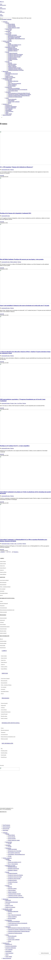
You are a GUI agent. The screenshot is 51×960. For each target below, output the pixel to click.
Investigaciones (8, 910)
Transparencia (2, 605)
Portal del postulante (3, 641)
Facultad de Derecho (12, 880)
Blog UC (2, 1)
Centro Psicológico (9, 953)
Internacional (5, 899)
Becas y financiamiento (13, 863)
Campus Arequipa (3, 561)
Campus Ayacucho (3, 563)
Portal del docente (3, 647)
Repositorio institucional (13, 911)
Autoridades (7, 845)
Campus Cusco (2, 565)
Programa (7, 885)
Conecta (1, 601)
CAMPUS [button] (4, 650)
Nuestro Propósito (12, 838)
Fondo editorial (11, 937)
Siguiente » (16, 551)
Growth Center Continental (4, 580)
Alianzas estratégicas (12, 916)
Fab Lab (1, 595)
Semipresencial (2, 620)
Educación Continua (12, 888)
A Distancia (2, 622)
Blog (1, 748)
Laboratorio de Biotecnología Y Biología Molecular (19, 931)
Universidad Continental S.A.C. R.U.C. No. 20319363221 (6, 809)
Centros (7, 934)
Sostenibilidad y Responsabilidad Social (16, 854)
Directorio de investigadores (14, 921)
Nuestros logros (8, 842)
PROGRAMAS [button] (5, 698)
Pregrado (7, 872)
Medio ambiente (13, 262)
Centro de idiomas (3, 624)
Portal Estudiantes (6, 826)
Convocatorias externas (13, 924)
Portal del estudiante (3, 643)
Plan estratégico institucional (14, 852)
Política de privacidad (3, 612)
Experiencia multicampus (10, 947)
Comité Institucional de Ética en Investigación (17, 923)
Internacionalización (3, 584)
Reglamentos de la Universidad (14, 851)
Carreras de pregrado (4, 703)
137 (13, 551)
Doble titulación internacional (11, 902)
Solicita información (7, 958)
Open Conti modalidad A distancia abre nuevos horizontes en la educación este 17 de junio (24, 305)
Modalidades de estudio (10, 865)
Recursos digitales (12, 918)
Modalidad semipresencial (13, 868)
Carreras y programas (7, 858)
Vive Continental (2, 588)
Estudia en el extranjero (10, 907)
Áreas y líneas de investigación (14, 914)
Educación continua (3, 630)
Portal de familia (2, 645)
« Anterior (2, 551)
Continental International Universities (16, 897)
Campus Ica (2, 570)
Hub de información (3, 582)
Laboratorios (8, 926)
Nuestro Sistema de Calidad (14, 840)
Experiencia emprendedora (11, 946)
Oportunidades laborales (4, 593)
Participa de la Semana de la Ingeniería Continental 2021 (15, 213)
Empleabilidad (8, 951)
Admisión (7, 859)
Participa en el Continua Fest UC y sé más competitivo (14, 445)
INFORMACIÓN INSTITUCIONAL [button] (11, 723)
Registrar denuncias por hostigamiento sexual (7, 609)
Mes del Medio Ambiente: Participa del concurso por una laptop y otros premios (21, 259)
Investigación (2, 591)
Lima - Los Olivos (18, 403)
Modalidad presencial (12, 866)
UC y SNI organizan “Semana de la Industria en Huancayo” (16, 167)
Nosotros (7, 833)
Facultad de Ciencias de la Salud (15, 876)
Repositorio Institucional (4, 603)
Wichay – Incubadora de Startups (5, 586)
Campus (8, 403)
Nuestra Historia (11, 835)
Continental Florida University (5, 626)
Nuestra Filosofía (11, 836)
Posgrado (10, 886)
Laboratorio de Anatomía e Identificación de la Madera (19, 929)
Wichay (9, 941)
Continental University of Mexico (15, 895)
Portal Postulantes (6, 825)
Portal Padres (5, 830)
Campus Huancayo (3, 567)
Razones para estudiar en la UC (14, 862)
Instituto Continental (3, 633)
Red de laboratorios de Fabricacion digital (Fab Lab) (19, 927)
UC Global (7, 903)
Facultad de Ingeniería (12, 873)
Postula (9, 860)
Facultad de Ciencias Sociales (14, 878)
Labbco (6, 954)
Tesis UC (10, 913)
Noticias (12, 169)
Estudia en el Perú (9, 905)
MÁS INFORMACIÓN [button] (7, 743)
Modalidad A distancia (12, 870)
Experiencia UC (6, 943)
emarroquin (4, 169)
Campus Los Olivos (3, 572)
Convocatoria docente (3, 607)
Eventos (8, 169)
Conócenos (5, 832)
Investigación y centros (7, 909)
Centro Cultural (8, 956)
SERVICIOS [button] (5, 673)
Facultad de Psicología (12, 882)
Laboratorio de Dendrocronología (15, 933)
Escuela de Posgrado (3, 628)
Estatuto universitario (12, 849)
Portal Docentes (6, 828)
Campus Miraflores (3, 574)
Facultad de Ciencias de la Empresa (15, 875)
